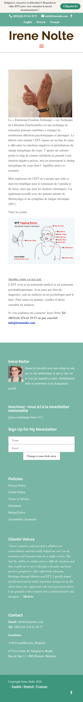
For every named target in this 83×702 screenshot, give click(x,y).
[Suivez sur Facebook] (71, 692)
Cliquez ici (70, 6)
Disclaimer (14, 505)
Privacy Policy (17, 485)
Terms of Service (18, 499)
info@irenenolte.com (56, 16)
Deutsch (41, 22)
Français (55, 22)
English (28, 22)
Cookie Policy (16, 492)
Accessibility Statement (22, 519)
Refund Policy (17, 512)
